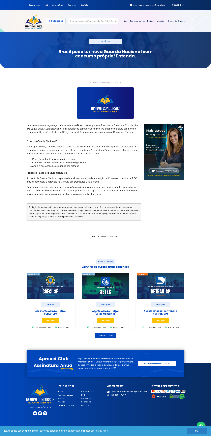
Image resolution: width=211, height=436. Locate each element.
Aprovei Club (57, 5)
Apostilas (161, 21)
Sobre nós (72, 5)
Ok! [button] (197, 431)
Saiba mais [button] (102, 431)
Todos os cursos (137, 21)
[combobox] (91, 21)
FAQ (46, 5)
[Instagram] (45, 413)
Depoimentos (34, 5)
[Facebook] (40, 413)
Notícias (151, 21)
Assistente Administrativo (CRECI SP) (50, 312)
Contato (84, 5)
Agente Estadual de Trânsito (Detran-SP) (160, 312)
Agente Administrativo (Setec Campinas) (105, 312)
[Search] (116, 21)
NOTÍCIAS (105, 41)
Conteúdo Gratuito (176, 21)
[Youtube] (35, 413)
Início (125, 21)
